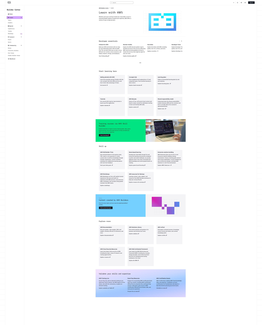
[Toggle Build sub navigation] (21, 26)
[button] (233, 2)
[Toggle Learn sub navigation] (21, 17)
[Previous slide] (179, 41)
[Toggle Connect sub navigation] (21, 37)
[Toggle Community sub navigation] (21, 45)
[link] (112, 8)
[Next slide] (181, 41)
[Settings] (241, 2)
